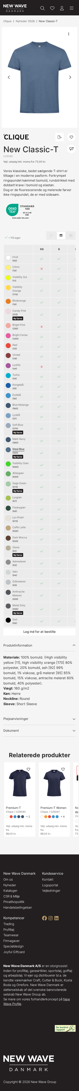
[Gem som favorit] (52, 8)
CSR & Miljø (11, 896)
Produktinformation (17, 645)
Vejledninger (51, 891)
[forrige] (9, 77)
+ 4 (63, 816)
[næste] (70, 77)
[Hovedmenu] (72, 8)
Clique (7, 21)
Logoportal (50, 885)
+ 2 (28, 816)
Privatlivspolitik (13, 902)
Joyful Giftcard (14, 952)
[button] (39, 77)
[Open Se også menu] (71, 149)
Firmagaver (11, 941)
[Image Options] (68, 34)
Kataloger (10, 891)
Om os (8, 879)
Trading (8, 924)
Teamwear (11, 935)
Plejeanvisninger (15, 719)
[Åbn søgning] (43, 8)
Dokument (11, 731)
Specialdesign (13, 946)
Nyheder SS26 (25, 21)
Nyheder (9, 885)
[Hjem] (15, 8)
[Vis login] (62, 8)
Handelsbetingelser (17, 907)
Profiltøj (8, 930)
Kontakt (47, 879)
